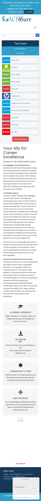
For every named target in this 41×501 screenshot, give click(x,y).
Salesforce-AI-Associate (20, 103)
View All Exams (20, 139)
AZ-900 (14, 67)
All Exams (28, 474)
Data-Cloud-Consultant (20, 110)
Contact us (8, 476)
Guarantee (8, 479)
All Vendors (16, 474)
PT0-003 (14, 125)
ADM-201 (15, 60)
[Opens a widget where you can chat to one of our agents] (26, 488)
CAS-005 (14, 117)
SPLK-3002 (15, 82)
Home (5, 474)
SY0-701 (14, 89)
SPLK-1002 (15, 74)
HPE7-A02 (15, 96)
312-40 (14, 132)
